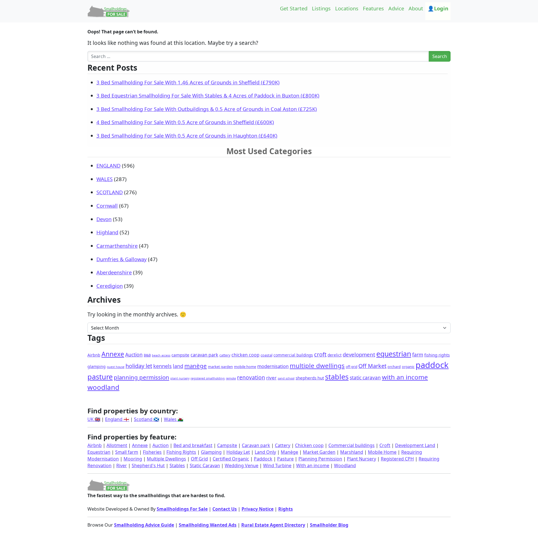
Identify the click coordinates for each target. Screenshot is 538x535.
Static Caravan (205, 465)
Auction (134, 354)
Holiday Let (238, 452)
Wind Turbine (277, 465)
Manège (289, 452)
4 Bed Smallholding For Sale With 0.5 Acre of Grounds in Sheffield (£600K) (185, 122)
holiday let (139, 366)
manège (195, 366)
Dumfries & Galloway (121, 259)
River (121, 465)
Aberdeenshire (114, 272)
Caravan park (256, 445)
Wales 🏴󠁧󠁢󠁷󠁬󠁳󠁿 (173, 419)
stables (337, 376)
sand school (286, 378)
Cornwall (107, 205)
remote (231, 378)
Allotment (116, 445)
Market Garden (319, 452)
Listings (321, 8)
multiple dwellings (317, 365)
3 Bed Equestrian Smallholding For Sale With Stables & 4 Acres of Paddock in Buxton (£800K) (207, 95)
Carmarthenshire (117, 245)
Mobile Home (382, 452)
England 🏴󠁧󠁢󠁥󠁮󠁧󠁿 (117, 419)
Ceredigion (109, 285)
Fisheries (152, 452)
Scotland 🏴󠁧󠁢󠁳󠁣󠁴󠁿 (146, 419)
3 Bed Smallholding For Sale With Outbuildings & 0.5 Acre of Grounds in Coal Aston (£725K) (206, 108)
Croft (384, 445)
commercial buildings (293, 355)
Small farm (126, 452)
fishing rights (437, 355)
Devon (104, 219)
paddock (432, 364)
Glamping (211, 452)
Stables (177, 465)
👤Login (438, 8)
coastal (266, 355)
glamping (96, 366)
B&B (147, 355)
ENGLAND (108, 165)
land (178, 366)
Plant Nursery (361, 459)
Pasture (285, 459)
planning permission (141, 377)
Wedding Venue (241, 465)
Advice (396, 8)
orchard (394, 366)
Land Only (265, 452)
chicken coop (245, 355)
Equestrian (98, 452)
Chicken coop (309, 445)
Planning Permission (320, 459)
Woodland (345, 465)
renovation (251, 377)
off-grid (351, 366)
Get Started (293, 8)
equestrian (393, 353)
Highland (107, 232)
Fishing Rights (181, 452)
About (416, 8)
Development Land (415, 445)
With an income (312, 465)
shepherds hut (310, 378)
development (359, 354)
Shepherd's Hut (148, 465)
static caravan (365, 377)
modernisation (273, 366)
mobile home (245, 366)
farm (417, 354)
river (271, 377)
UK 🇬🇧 (93, 419)
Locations (346, 8)
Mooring (133, 459)
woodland (103, 387)
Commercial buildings (351, 445)
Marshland (351, 452)
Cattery (282, 445)
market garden (220, 366)
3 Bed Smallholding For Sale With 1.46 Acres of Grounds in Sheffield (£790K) (188, 82)
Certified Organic (231, 459)
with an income (405, 377)
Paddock (263, 459)
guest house (115, 367)
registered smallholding (208, 378)
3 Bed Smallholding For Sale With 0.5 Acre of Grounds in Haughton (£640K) (186, 135)
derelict (335, 355)
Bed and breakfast (192, 445)
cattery (224, 355)
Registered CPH (397, 459)
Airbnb (93, 355)
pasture (100, 376)
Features (373, 8)
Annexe (112, 354)
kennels (162, 366)
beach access (161, 355)
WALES (104, 178)
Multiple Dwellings (166, 459)
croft (320, 354)
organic (408, 366)
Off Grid (199, 459)
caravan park (204, 355)
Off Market (372, 366)
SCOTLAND (109, 192)
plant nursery (179, 378)
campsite (180, 355)
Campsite (227, 445)
